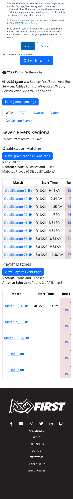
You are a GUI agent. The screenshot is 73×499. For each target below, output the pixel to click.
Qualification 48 (16, 231)
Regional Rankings (22, 102)
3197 (66, 310)
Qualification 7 (16, 190)
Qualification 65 (16, 247)
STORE (36, 457)
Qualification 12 (16, 198)
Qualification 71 (16, 255)
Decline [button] (44, 46)
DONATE (36, 450)
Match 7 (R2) (15, 322)
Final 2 (15, 370)
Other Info (34, 60)
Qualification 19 (16, 206)
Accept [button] (28, 46)
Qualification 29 (16, 214)
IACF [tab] (23, 113)
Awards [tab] (38, 113)
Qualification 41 (16, 222)
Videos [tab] (55, 113)
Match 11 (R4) (15, 338)
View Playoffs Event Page (23, 272)
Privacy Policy (26, 23)
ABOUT (36, 437)
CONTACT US (36, 444)
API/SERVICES (36, 430)
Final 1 (15, 354)
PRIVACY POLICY (37, 464)
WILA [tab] (9, 113)
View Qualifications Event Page (27, 156)
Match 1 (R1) (15, 306)
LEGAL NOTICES (36, 470)
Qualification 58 (16, 239)
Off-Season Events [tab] (19, 121)
